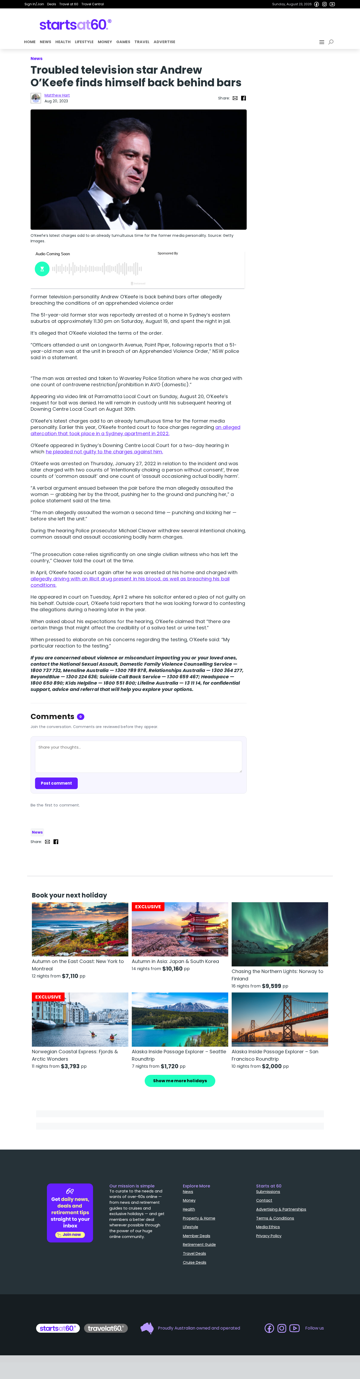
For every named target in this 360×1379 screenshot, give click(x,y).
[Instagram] (324, 4)
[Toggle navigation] (322, 42)
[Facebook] (316, 4)
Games (123, 41)
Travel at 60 (68, 4)
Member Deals (196, 1235)
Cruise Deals (194, 1262)
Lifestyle (84, 41)
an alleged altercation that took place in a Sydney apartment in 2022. (135, 430)
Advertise (164, 41)
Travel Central (92, 4)
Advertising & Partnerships (281, 1209)
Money (105, 41)
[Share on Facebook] (243, 98)
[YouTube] (332, 4)
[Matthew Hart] (36, 98)
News (45, 41)
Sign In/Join (34, 4)
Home (30, 41)
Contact (264, 1200)
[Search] (332, 42)
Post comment (56, 783)
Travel (141, 41)
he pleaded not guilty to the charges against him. (104, 451)
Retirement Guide (199, 1244)
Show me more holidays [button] (180, 1081)
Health (63, 41)
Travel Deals (194, 1253)
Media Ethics (268, 1227)
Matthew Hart (57, 95)
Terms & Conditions (275, 1218)
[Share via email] (235, 98)
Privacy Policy (268, 1235)
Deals (51, 4)
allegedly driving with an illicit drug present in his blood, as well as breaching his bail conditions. (130, 581)
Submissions (268, 1191)
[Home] (76, 24)
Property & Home (199, 1218)
